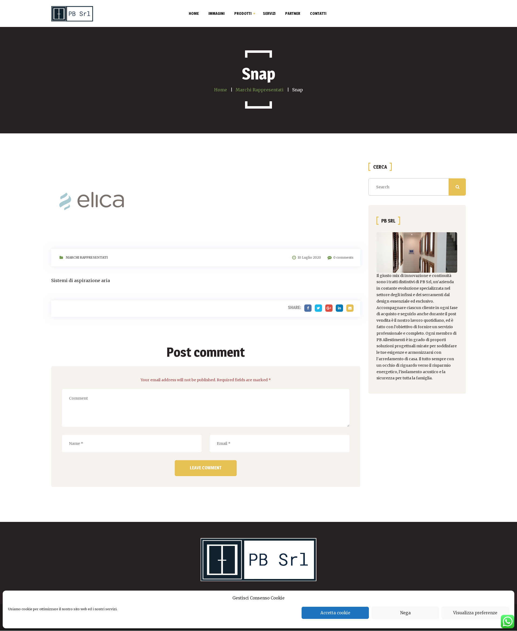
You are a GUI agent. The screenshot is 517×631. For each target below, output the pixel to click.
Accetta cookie (335, 612)
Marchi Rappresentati (87, 257)
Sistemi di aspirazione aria (80, 280)
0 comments (343, 257)
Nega (405, 612)
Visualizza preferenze (475, 612)
